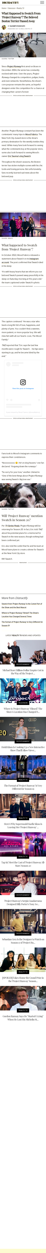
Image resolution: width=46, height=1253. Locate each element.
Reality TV (20, 8)
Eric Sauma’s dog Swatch (19, 156)
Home (4, 8)
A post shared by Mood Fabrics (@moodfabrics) (23, 412)
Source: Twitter (8, 59)
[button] (42, 2)
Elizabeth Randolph (17, 26)
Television (11, 8)
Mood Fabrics (31, 134)
